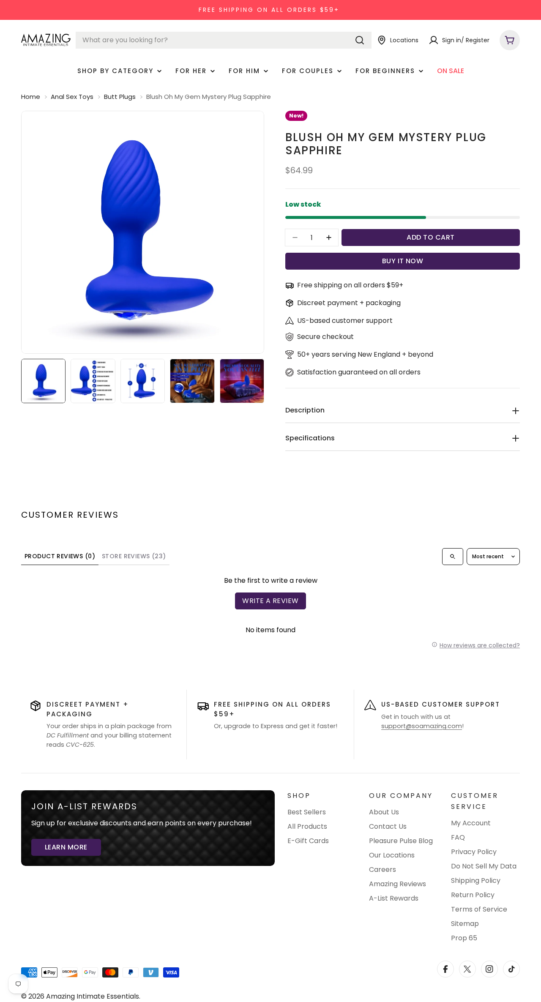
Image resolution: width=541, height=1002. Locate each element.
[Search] (360, 40)
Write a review (270, 601)
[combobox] (224, 40)
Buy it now (403, 261)
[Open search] (452, 556)
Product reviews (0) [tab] (60, 556)
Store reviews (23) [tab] (134, 556)
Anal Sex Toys (72, 96)
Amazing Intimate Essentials (92, 996)
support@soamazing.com (421, 726)
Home (30, 96)
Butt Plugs (120, 96)
